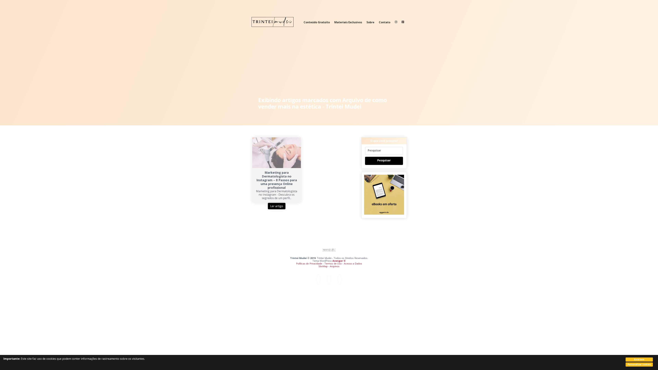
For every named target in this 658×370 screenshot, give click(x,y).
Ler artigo (276, 206)
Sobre (370, 22)
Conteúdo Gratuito (317, 22)
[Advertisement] (329, 63)
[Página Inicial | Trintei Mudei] (272, 29)
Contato (384, 22)
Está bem (639, 359)
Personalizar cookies (639, 364)
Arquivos (334, 266)
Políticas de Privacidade (309, 263)
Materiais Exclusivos (348, 22)
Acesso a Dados (353, 263)
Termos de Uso (333, 263)
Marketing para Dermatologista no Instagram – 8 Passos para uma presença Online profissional (276, 180)
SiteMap (323, 266)
